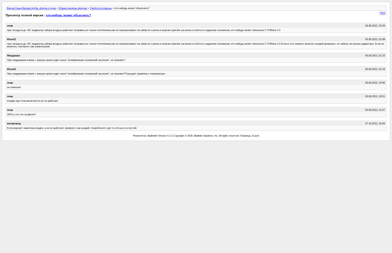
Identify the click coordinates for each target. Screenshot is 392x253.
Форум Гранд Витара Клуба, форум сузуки (31, 8)
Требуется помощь (101, 8)
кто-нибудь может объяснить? (68, 15)
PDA (382, 13)
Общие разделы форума (73, 8)
